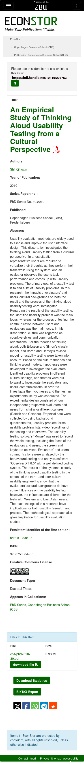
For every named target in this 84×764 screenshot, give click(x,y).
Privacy (44, 758)
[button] (17, 705)
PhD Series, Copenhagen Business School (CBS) (41, 55)
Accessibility (70, 758)
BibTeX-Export (27, 691)
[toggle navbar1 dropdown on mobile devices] (8, 5)
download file (24, 664)
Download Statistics (31, 680)
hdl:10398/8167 (21, 537)
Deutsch (74, 762)
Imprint (34, 758)
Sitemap (56, 758)
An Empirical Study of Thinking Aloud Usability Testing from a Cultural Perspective (41, 129)
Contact (23, 758)
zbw (41, 7)
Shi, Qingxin (18, 169)
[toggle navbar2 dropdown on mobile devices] (77, 5)
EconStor (15, 39)
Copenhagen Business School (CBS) (34, 47)
